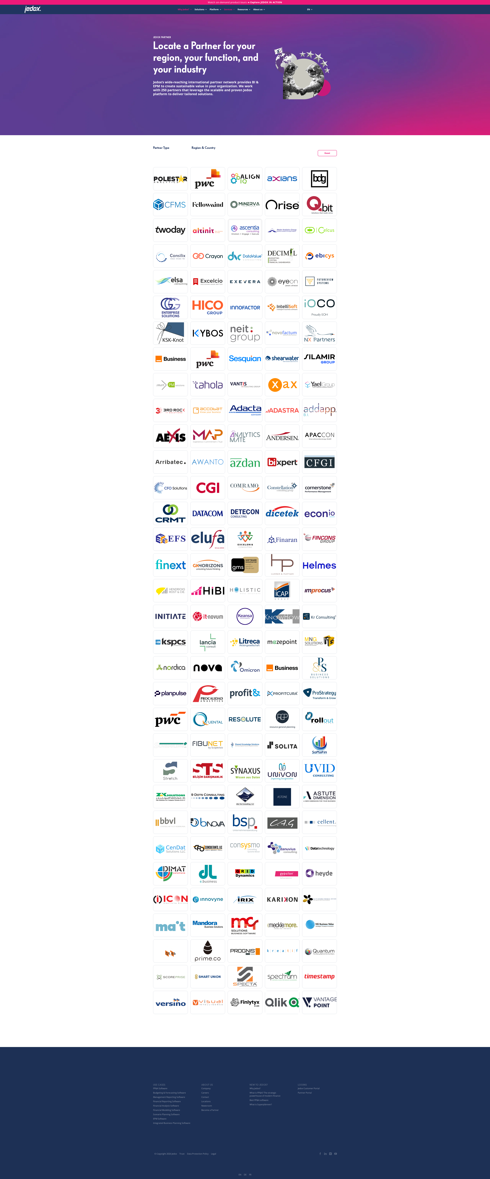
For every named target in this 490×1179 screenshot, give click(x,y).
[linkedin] (325, 1153)
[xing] (330, 1153)
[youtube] (335, 1153)
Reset (327, 153)
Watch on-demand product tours (245, 2)
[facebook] (320, 1153)
